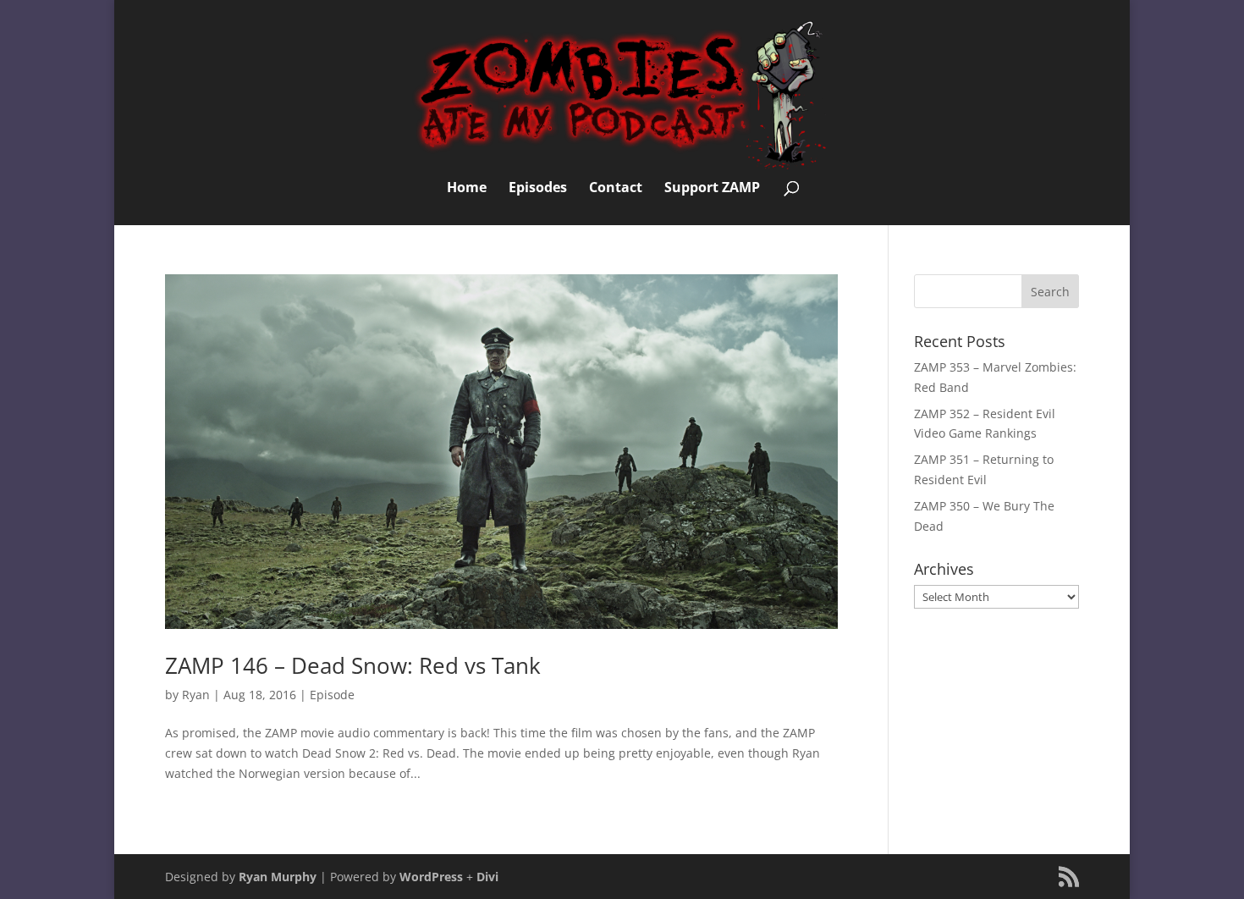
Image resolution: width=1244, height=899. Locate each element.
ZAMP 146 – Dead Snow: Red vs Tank (353, 665)
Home (467, 188)
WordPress (431, 877)
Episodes (538, 188)
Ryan (196, 695)
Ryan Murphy (278, 877)
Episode (332, 695)
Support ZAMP (712, 188)
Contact (615, 188)
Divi (487, 877)
